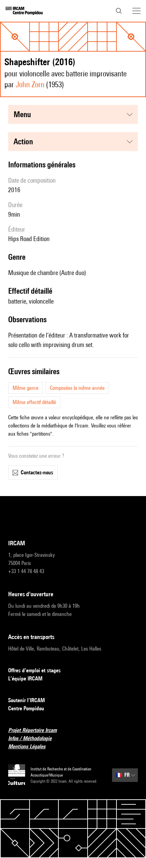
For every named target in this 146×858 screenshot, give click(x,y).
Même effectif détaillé (34, 402)
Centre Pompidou (26, 708)
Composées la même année (77, 388)
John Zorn (30, 84)
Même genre (25, 388)
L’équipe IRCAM (25, 678)
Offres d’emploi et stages (34, 670)
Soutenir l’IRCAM (26, 700)
